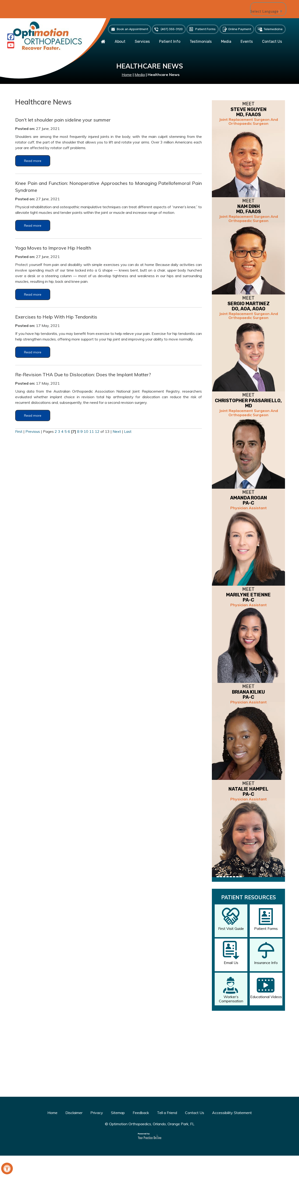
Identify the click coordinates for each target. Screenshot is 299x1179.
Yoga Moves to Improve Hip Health (53, 248)
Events (247, 41)
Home (127, 74)
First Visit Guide (231, 928)
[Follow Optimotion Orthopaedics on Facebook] (11, 37)
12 (97, 431)
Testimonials (201, 41)
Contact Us (272, 41)
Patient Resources (248, 897)
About (120, 41)
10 (86, 431)
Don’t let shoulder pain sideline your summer (63, 120)
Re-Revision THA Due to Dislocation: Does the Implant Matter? (83, 374)
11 (91, 431)
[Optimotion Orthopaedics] (48, 35)
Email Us (231, 962)
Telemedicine (273, 29)
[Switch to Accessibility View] (7, 1168)
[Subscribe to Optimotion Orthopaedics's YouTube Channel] (11, 45)
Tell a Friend (167, 1112)
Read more (32, 161)
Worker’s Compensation (231, 998)
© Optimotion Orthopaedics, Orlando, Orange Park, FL (149, 1124)
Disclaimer (73, 1112)
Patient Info (169, 41)
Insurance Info (266, 962)
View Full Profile (269, 885)
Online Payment (239, 29)
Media (226, 41)
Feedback (141, 1112)
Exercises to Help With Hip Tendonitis (56, 317)
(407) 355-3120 (172, 29)
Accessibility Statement (232, 1112)
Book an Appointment (132, 29)
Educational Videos (266, 996)
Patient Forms (205, 29)
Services (142, 41)
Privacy (96, 1112)
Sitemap (118, 1112)
